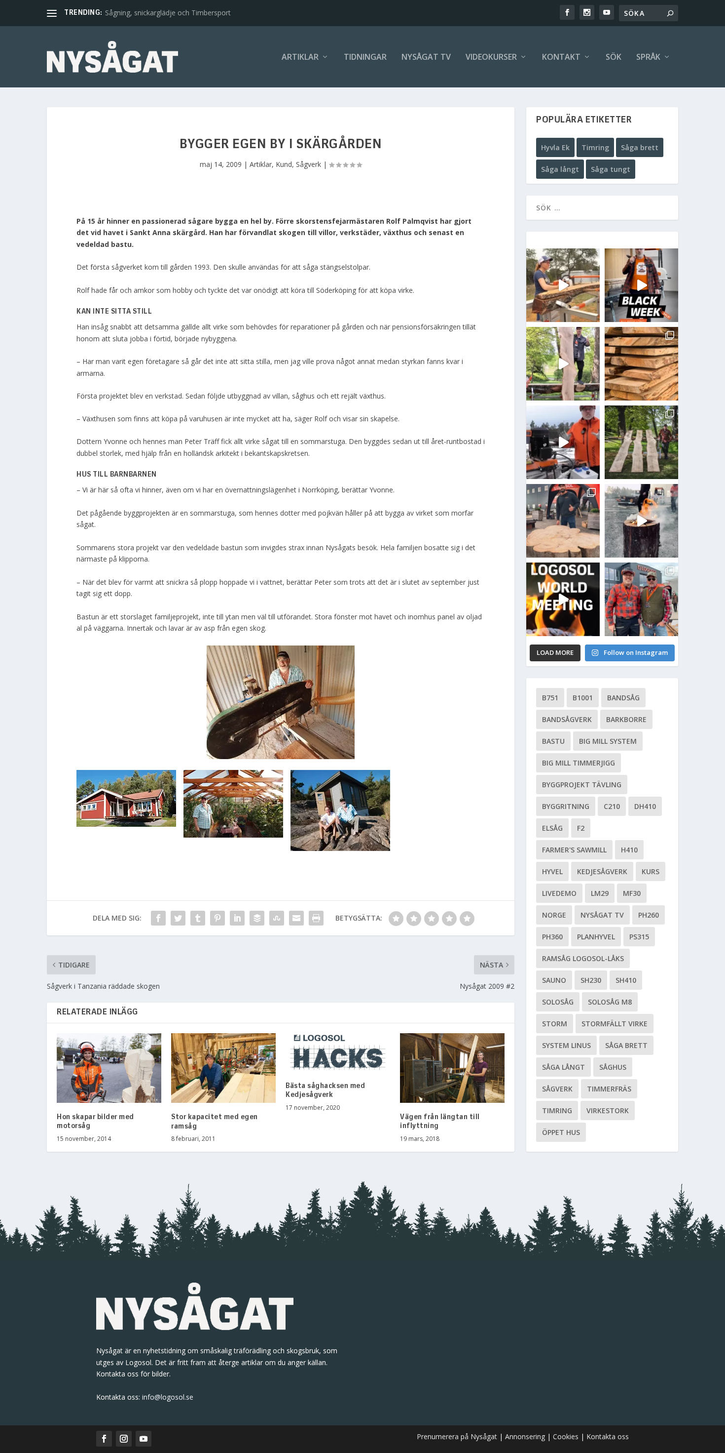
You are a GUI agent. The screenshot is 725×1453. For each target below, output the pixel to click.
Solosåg (558, 1002)
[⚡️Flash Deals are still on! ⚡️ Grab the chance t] (563, 364)
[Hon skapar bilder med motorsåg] (109, 1068)
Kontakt (561, 57)
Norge (554, 915)
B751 (550, 697)
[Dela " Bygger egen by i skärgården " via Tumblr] (198, 918)
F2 (580, 828)
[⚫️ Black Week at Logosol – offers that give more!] (641, 285)
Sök (613, 57)
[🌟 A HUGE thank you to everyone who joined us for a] (641, 521)
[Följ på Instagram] (124, 1439)
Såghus (612, 1067)
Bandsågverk (567, 719)
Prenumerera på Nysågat (457, 1436)
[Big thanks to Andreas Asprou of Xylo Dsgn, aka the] (563, 521)
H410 (629, 849)
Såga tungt (610, 169)
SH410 (626, 980)
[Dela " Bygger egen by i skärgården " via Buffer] (257, 918)
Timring (595, 147)
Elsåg (552, 828)
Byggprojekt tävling (581, 784)
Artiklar (300, 57)
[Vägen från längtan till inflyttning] (452, 1068)
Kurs (650, 871)
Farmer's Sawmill (574, 849)
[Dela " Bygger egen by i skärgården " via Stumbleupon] (277, 918)
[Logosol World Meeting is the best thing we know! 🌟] (563, 599)
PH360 (552, 936)
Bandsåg (623, 697)
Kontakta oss (607, 1436)
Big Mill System (608, 741)
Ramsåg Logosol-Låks (583, 958)
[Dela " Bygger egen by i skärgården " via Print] (316, 918)
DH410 (645, 806)
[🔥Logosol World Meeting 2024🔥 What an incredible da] (641, 599)
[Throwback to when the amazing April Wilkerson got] (563, 285)
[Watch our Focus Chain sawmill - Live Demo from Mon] (563, 442)
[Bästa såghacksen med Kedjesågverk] (338, 1052)
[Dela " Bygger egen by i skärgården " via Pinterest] (217, 918)
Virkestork (607, 1110)
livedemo (559, 893)
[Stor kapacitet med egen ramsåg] (223, 1068)
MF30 (632, 893)
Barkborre (626, 719)
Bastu (553, 741)
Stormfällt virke (614, 1023)
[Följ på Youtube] (143, 1439)
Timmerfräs (609, 1088)
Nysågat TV (426, 57)
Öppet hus (561, 1132)
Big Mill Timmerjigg (578, 762)
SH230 (590, 980)
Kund (284, 164)
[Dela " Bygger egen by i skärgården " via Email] (296, 918)
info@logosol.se (167, 1397)
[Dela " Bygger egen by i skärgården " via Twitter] (178, 918)
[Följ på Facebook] (104, 1439)
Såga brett (639, 147)
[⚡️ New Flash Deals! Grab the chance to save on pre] (641, 442)
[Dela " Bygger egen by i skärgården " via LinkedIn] (237, 918)
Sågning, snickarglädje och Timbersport (168, 12)
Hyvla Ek (555, 147)
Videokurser (491, 57)
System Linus (566, 1045)
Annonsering (525, 1436)
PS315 (639, 936)
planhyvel (596, 936)
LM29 (600, 893)
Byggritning (565, 806)
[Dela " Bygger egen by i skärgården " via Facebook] (158, 918)
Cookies (566, 1436)
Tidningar (365, 57)
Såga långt (560, 169)
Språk (648, 57)
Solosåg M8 (610, 1002)
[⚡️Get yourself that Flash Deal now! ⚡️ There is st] (641, 364)
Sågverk (308, 164)
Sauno (554, 980)
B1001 (583, 697)
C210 (612, 806)
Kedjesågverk (602, 871)
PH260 (648, 915)
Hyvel (552, 871)
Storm (554, 1023)
